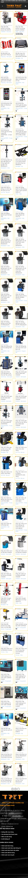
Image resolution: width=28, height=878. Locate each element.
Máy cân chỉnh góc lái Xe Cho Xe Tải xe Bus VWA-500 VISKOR (21, 423)
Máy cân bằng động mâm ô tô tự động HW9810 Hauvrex (21, 297)
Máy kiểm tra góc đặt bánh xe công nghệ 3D (21, 599)
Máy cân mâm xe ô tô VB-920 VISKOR (6, 551)
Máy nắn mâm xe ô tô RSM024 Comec (6, 649)
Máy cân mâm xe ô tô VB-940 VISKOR (21, 551)
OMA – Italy (19, 193)
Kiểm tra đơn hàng (6, 836)
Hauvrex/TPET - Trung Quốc (21, 109)
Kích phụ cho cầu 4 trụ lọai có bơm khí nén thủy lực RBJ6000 (21, 162)
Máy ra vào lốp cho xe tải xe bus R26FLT (21, 730)
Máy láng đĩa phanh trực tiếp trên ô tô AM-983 (6, 625)
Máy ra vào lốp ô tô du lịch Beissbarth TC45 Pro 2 (21, 756)
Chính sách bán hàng (7, 845)
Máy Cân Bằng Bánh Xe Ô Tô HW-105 (6, 215)
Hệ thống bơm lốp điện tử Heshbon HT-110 (21, 79)
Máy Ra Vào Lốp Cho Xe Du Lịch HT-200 (6, 730)
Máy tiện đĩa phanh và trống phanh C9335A (20, 28)
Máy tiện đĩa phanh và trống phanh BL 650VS (6, 28)
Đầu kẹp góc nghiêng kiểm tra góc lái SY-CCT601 (6, 79)
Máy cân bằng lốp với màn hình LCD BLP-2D (21, 347)
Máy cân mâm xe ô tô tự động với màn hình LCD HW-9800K (21, 526)
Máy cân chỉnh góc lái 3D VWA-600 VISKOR (6, 398)
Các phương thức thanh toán (9, 834)
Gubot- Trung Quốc (21, 627)
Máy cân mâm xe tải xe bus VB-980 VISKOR (6, 575)
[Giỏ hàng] (25, 6)
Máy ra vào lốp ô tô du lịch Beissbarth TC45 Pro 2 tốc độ (6, 780)
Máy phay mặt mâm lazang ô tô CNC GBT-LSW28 (6, 703)
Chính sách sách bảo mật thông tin (11, 848)
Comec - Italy (4, 652)
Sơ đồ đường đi (5, 839)
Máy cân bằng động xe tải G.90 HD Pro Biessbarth (21, 323)
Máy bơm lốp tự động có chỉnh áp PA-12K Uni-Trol (6, 189)
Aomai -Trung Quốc (6, 629)
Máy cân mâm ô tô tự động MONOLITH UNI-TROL (21, 474)
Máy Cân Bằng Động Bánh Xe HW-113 (20, 215)
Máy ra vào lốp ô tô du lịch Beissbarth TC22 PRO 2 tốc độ (6, 756)
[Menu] (2, 6)
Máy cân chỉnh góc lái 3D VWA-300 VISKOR (21, 373)
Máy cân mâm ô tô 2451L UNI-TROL (6, 472)
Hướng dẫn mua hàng (7, 832)
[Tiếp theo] (18, 789)
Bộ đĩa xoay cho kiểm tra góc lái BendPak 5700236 (21, 55)
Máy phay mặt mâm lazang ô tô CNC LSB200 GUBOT (21, 704)
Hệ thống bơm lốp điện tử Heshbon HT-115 (6, 105)
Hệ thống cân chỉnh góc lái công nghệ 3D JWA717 (21, 105)
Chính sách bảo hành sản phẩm (10, 850)
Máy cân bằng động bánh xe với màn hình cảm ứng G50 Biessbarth (21, 270)
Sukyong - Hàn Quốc (6, 56)
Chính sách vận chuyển (7, 855)
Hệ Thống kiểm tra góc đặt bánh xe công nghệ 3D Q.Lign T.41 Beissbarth (6, 163)
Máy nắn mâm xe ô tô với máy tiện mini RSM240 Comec (21, 651)
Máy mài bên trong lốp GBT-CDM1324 (21, 624)
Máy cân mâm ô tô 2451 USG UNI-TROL (21, 449)
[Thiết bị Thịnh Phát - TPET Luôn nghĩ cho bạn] (14, 6)
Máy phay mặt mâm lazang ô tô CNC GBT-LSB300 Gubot (6, 677)
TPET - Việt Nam (20, 31)
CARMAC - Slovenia (6, 31)
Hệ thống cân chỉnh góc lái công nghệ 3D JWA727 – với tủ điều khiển (21, 132)
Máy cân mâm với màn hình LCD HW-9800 (21, 499)
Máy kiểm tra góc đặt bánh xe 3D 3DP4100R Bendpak (6, 600)
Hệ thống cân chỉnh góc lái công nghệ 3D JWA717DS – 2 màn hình (6, 133)
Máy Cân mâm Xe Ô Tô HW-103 (6, 524)
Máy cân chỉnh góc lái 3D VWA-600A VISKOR (21, 398)
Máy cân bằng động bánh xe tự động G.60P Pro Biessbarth (6, 241)
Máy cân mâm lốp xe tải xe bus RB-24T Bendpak (6, 449)
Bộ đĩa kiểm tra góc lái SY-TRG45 (6, 54)
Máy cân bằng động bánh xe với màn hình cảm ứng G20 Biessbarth (21, 242)
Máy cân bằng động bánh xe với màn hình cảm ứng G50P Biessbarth (6, 297)
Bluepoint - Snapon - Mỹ (21, 351)
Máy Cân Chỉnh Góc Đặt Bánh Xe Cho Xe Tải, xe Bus (6, 373)
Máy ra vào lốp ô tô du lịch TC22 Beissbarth (21, 780)
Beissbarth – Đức (5, 167)
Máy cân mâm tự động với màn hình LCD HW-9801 (6, 499)
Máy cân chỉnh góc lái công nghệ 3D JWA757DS (6, 422)
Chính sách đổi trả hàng (8, 852)
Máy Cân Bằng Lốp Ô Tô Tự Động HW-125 (6, 347)
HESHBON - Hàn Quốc (20, 83)
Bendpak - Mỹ (19, 58)
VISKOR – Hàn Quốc (21, 376)
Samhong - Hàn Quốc (6, 376)
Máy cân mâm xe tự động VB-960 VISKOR (21, 575)
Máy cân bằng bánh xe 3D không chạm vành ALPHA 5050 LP (21, 190)
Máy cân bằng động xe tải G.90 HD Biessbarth (6, 323)
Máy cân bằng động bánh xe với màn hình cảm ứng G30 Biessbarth (6, 270)
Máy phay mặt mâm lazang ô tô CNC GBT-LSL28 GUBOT (21, 677)
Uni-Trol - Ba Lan (5, 192)
